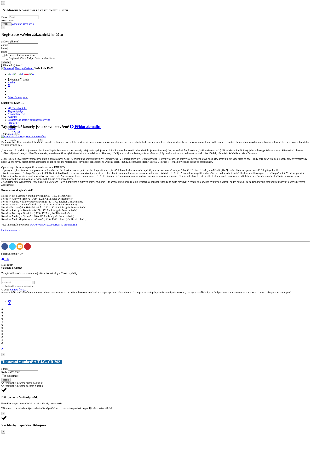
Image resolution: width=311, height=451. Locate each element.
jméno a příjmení (9, 41)
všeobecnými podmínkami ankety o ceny (42, 376)
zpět (6, 259)
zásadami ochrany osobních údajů (48, 286)
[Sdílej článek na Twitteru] (13, 246)
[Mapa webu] (9, 303)
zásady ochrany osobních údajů (68, 58)
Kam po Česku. (18, 289)
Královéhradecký (16, 114)
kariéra (11, 82)
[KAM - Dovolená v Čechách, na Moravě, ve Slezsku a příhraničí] (9, 301)
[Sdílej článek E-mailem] (20, 246)
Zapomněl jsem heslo (23, 24)
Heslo (4, 20)
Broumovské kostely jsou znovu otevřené (29, 119)
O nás (17, 131)
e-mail (4, 45)
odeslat (6, 62)
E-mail (4, 17)
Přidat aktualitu (87, 127)
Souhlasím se (34, 375)
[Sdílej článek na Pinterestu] (27, 246)
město (4, 51)
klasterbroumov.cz (10, 230)
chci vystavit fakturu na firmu (20, 55)
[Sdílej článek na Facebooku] (5, 246)
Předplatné (13, 122)
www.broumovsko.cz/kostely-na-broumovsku (53, 224)
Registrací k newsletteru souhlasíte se (33, 286)
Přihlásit (6, 24)
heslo (4, 48)
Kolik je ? (10, 372)
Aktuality (12, 117)
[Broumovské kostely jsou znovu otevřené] (23, 136)
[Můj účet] (9, 85)
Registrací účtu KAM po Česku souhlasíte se (44, 58)
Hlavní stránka (15, 111)
